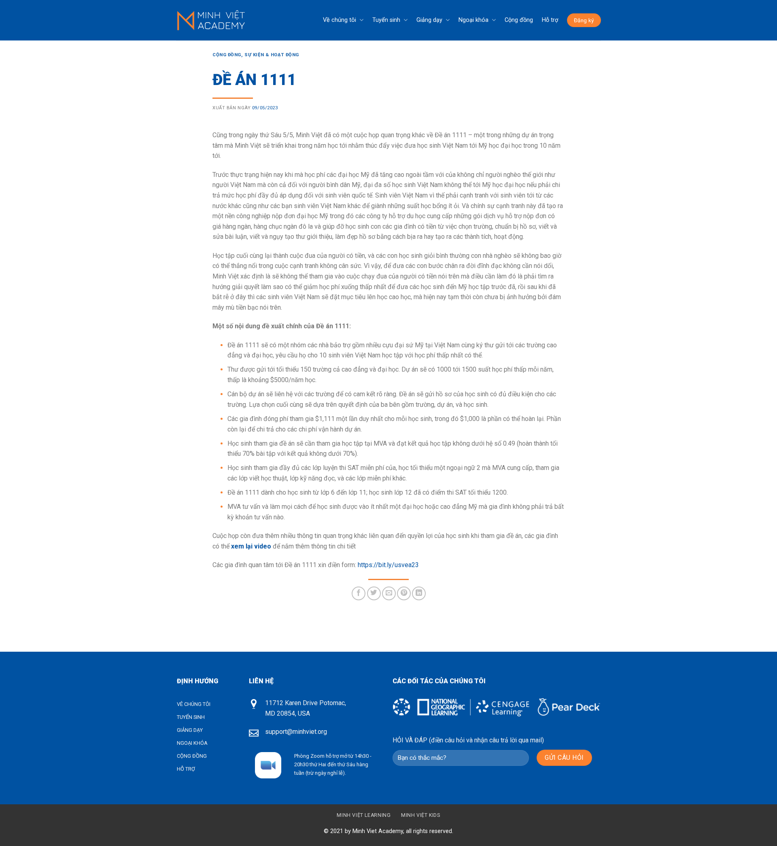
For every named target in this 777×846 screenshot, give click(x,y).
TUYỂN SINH (191, 717)
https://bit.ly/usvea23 (388, 565)
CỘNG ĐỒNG (192, 756)
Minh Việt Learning (364, 815)
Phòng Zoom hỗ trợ (316, 756)
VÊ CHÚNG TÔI (193, 704)
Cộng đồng (519, 20)
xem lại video (251, 546)
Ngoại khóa (473, 20)
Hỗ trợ (550, 20)
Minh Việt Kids (420, 815)
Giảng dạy (429, 20)
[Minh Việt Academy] (211, 20)
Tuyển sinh (386, 20)
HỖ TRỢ (186, 769)
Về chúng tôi (339, 20)
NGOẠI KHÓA (192, 743)
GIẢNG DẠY (190, 730)
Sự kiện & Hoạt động (271, 54)
